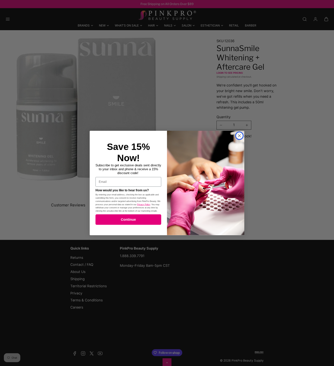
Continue (128, 219)
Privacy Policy (143, 204)
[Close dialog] (239, 135)
